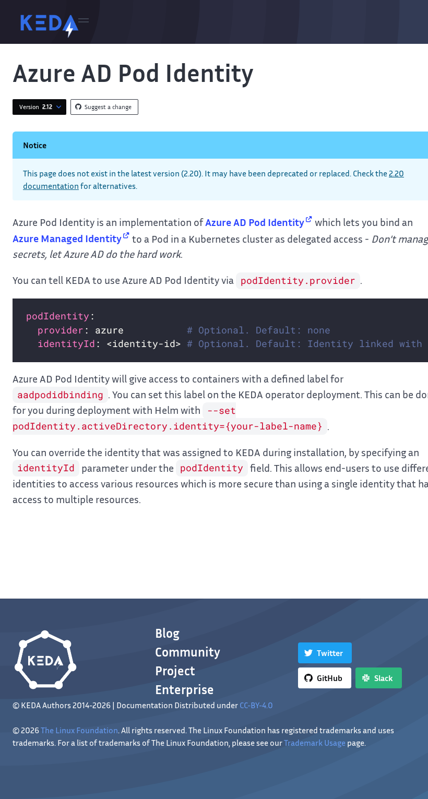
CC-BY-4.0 (256, 705)
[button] (83, 21)
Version (35, 107)
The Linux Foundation (79, 730)
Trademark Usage (315, 742)
